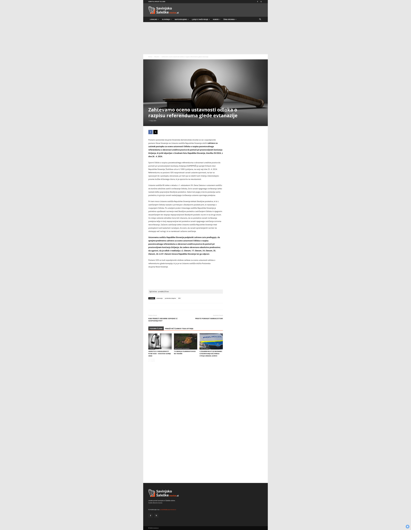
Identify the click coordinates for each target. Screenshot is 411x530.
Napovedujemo (181, 19)
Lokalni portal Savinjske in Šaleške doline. (161, 500)
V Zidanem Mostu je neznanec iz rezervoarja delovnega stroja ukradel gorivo (211, 353)
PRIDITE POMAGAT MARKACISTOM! (209, 318)
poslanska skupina (170, 298)
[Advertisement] (205, 38)
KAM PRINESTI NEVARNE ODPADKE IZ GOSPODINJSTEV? (162, 319)
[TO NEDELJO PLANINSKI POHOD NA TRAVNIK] (185, 341)
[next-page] (153, 360)
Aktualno (156, 57)
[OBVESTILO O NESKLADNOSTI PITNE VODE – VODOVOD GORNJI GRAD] (160, 341)
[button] (260, 20)
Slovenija (166, 19)
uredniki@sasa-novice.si (168, 509)
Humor (216, 19)
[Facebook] (257, 1)
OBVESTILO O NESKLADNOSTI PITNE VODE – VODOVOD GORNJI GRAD (159, 353)
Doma (150, 57)
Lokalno (153, 19)
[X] (261, 1)
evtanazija (159, 298)
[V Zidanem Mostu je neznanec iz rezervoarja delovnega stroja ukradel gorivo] (211, 341)
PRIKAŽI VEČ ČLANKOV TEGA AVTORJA (179, 329)
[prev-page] (149, 360)
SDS (179, 298)
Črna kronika (229, 19)
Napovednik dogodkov (182, 348)
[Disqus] (185, 395)
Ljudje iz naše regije (200, 19)
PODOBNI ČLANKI (156, 329)
